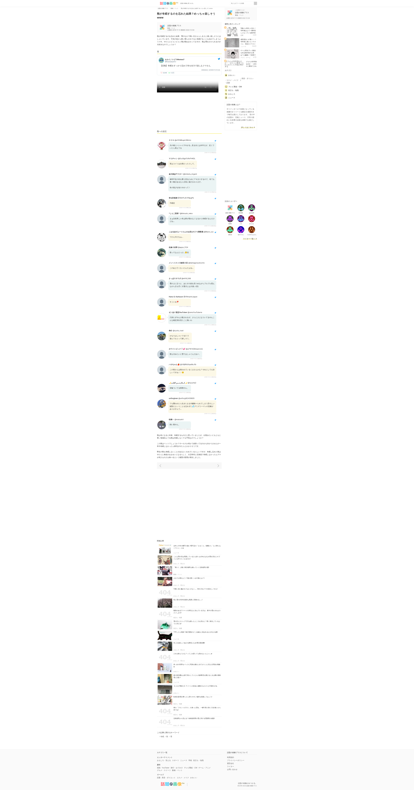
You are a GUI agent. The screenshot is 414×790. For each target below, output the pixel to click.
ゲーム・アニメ (204, 768)
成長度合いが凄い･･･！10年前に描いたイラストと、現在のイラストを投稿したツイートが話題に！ (248, 43)
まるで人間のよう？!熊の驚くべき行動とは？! (189, 578)
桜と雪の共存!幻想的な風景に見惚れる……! (187, 600)
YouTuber (165, 768)
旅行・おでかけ (177, 768)
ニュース (176, 553)
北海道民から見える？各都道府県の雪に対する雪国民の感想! (194, 718)
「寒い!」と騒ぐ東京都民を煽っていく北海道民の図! (191, 567)
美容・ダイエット (247, 79)
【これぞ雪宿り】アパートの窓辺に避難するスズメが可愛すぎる (195, 686)
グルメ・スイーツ (164, 770)
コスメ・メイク (232, 80)
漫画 (158, 768)
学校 (190, 760)
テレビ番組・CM (235, 87)
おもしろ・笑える (179, 563)
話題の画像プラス (174, 25)
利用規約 (230, 757)
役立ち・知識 (177, 617)
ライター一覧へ (249, 239)
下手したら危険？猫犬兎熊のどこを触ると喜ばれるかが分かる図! (195, 632)
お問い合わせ (232, 769)
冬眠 (162, 736)
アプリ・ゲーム (245, 57)
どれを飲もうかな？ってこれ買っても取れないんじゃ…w (192, 654)
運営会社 (230, 763)
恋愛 (242, 35)
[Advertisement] (189, 112)
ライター (230, 766)
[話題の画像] (168, 3)
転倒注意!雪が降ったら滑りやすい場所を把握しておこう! (192, 697)
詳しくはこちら (247, 127)
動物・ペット (177, 574)
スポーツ (175, 760)
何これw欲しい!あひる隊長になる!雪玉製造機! (189, 643)
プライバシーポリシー (235, 760)
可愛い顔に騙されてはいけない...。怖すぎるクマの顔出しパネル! (195, 589)
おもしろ (231, 94)
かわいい (176, 671)
